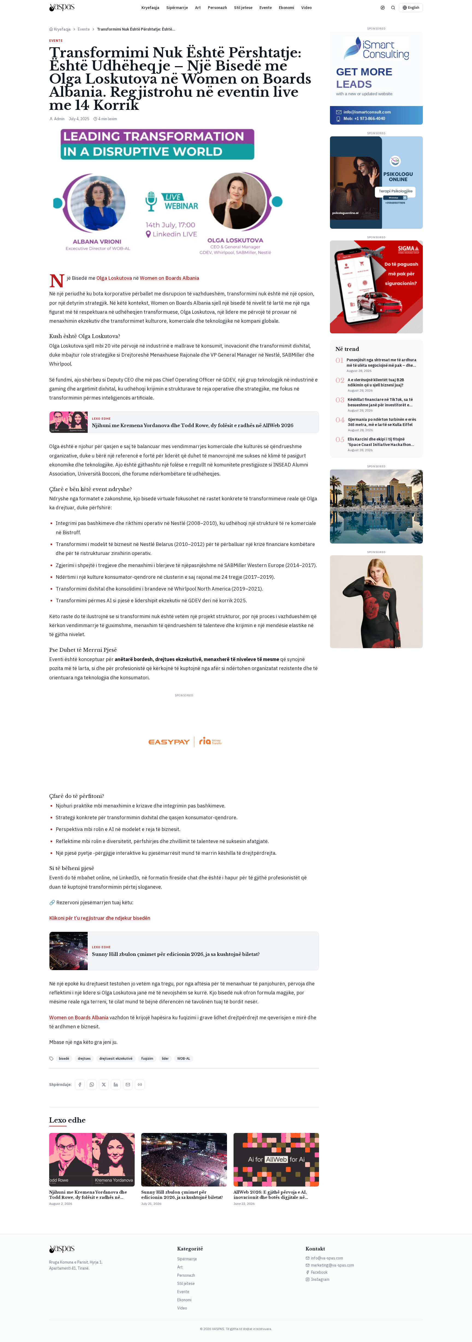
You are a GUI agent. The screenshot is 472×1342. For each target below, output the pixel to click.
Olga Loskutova (114, 278)
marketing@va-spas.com (332, 1265)
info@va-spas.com (327, 1258)
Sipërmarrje (177, 7)
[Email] (128, 1085)
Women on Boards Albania (169, 278)
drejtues (84, 1058)
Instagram (320, 1279)
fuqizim (147, 1058)
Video (306, 7)
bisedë (64, 1058)
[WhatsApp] (92, 1085)
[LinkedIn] (116, 1085)
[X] (104, 1085)
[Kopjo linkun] (140, 1085)
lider (165, 1058)
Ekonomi (286, 7)
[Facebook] (80, 1085)
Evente (265, 7)
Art (198, 7)
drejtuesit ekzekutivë (115, 1058)
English (413, 7)
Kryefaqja (150, 7)
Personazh (217, 7)
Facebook (319, 1272)
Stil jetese (243, 7)
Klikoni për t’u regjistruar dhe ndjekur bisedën (99, 918)
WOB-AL (183, 1058)
